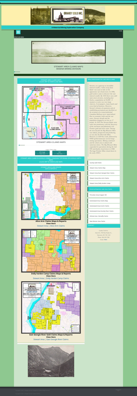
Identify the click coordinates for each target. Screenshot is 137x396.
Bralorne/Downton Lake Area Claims (101, 189)
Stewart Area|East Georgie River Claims (102, 173)
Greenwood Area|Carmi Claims (99, 206)
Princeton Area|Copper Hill (98, 195)
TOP (118, 391)
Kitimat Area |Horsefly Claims (99, 216)
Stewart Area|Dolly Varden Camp (100, 183)
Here (105, 239)
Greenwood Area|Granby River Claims (102, 211)
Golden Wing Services (44, 390)
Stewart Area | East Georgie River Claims (50, 339)
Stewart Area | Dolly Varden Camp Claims (51, 278)
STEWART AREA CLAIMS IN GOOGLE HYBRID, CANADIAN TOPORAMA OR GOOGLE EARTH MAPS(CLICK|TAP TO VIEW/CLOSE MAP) (51, 160)
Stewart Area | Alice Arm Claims (51, 226)
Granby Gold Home (95, 163)
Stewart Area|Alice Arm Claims (99, 178)
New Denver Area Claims (97, 221)
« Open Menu (18, 32)
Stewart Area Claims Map (97, 168)
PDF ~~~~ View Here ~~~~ (59, 153)
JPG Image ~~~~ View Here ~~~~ (42, 153)
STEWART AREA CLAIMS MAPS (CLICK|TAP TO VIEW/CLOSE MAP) (50, 81)
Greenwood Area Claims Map (99, 201)
